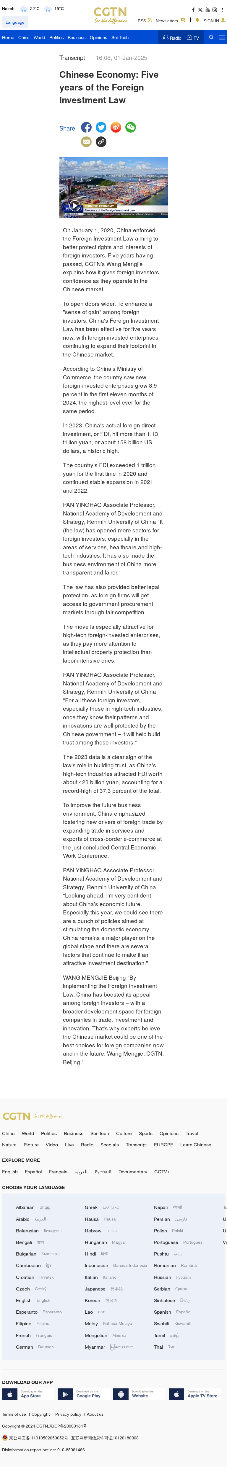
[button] (75, 206)
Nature (9, 1145)
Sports (146, 1133)
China (24, 37)
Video (52, 1145)
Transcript (136, 1145)
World (39, 37)
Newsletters (167, 20)
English (10, 1172)
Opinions (98, 37)
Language (15, 22)
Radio (175, 38)
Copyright (41, 1414)
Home (8, 37)
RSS (142, 20)
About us (95, 1414)
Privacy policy (68, 1414)
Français (58, 1172)
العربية (80, 1172)
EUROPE (163, 1145)
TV (196, 38)
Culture (124, 1133)
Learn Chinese (195, 1145)
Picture (31, 1145)
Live (69, 1145)
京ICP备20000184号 (68, 1425)
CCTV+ (162, 1172)
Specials (109, 1145)
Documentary (133, 1172)
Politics (56, 37)
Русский (103, 1172)
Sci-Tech (120, 37)
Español (33, 1172)
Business (77, 37)
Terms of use (14, 1414)
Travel (192, 1133)
